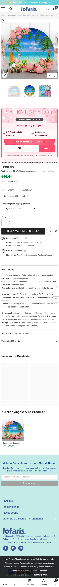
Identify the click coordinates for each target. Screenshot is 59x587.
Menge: (4, 216)
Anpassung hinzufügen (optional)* (15, 204)
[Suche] (11, 8)
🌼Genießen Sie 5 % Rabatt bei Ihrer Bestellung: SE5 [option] (29, 2)
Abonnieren (29, 483)
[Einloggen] (47, 8)
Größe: (17, 190)
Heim (3, 15)
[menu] (3, 8)
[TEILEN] (55, 231)
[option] (29, 51)
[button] (49, 75)
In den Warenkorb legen (23, 231)
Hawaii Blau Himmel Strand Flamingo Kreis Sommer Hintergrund (11, 443)
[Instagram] (13, 548)
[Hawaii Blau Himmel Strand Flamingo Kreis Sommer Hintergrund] (13, 430)
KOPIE (47, 148)
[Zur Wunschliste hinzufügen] (49, 231)
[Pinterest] (20, 548)
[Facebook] (5, 548)
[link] (15, 402)
